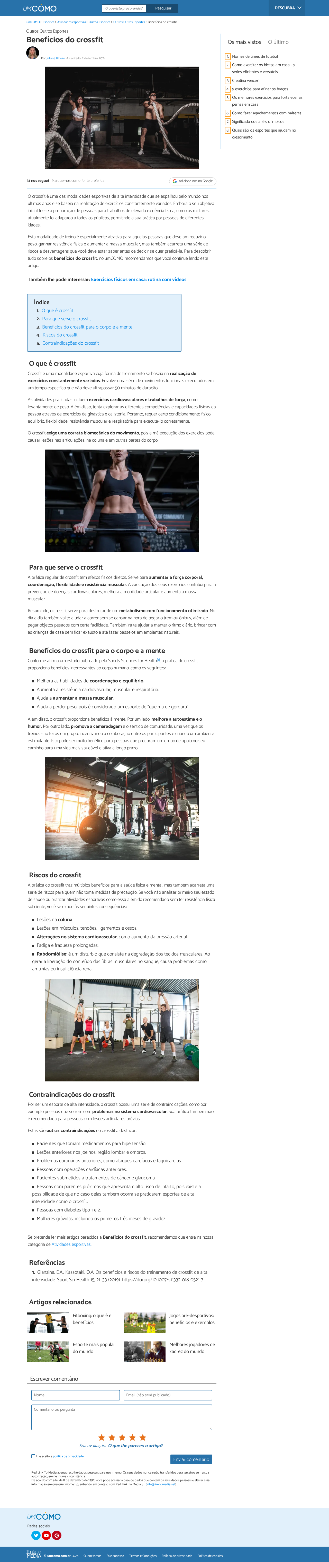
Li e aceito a (60, 1456)
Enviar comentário (191, 1460)
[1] (158, 660)
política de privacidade (68, 1456)
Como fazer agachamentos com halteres (266, 113)
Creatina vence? (245, 80)
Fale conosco (115, 1556)
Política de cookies (210, 1556)
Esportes (48, 22)
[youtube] (46, 1535)
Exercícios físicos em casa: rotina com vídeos (138, 280)
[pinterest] (56, 1535)
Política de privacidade (177, 1556)
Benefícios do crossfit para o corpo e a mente (87, 327)
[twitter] (36, 1535)
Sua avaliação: (92, 1446)
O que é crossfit (57, 311)
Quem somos (92, 1556)
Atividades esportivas (71, 22)
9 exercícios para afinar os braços (260, 89)
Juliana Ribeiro (56, 58)
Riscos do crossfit (60, 335)
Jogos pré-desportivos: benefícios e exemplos (192, 1319)
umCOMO (33, 22)
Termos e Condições (143, 1556)
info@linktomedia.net (161, 1484)
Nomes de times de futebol (255, 56)
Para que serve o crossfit (66, 319)
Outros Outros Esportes (129, 22)
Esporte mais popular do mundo (94, 1348)
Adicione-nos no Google (195, 181)
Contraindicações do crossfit (70, 343)
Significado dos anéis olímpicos (258, 121)
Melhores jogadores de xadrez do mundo (192, 1348)
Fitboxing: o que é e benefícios (92, 1319)
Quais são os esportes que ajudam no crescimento (264, 134)
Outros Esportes (100, 22)
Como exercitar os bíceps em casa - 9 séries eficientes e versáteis (263, 68)
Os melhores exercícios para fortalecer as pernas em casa (267, 101)
